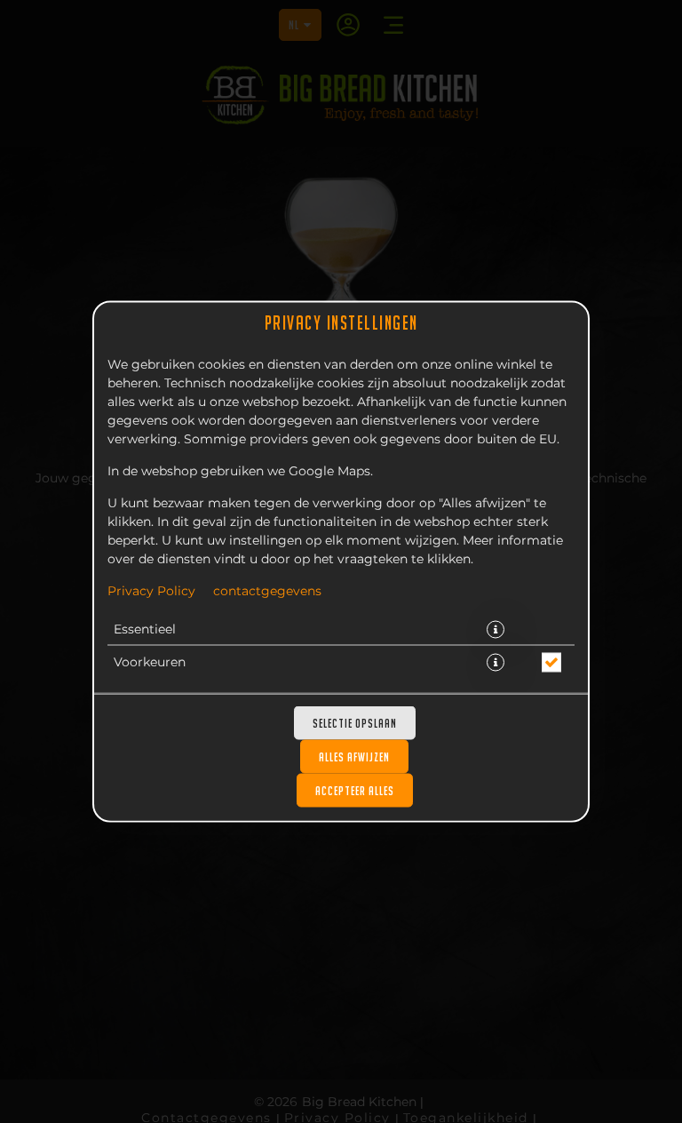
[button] (495, 630)
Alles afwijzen (354, 757)
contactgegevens (267, 591)
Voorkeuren (150, 663)
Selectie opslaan (355, 723)
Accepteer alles (354, 791)
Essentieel (145, 630)
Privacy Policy (151, 591)
